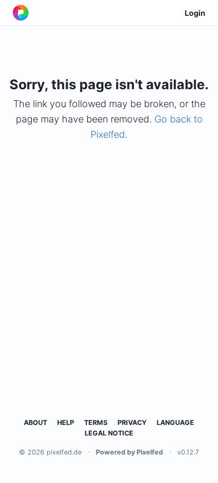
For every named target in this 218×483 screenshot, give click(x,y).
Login (195, 12)
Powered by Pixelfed (129, 452)
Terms (95, 423)
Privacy (132, 423)
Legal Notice (109, 433)
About (35, 423)
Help (65, 423)
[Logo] (20, 12)
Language (175, 423)
